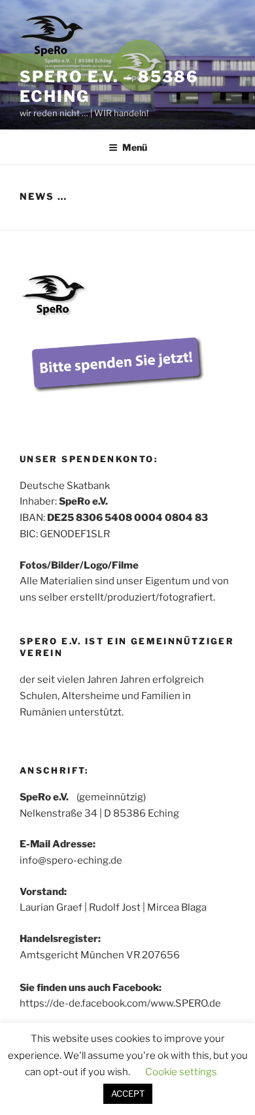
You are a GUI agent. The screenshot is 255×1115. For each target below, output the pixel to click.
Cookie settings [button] (181, 1072)
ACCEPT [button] (127, 1093)
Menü (134, 147)
